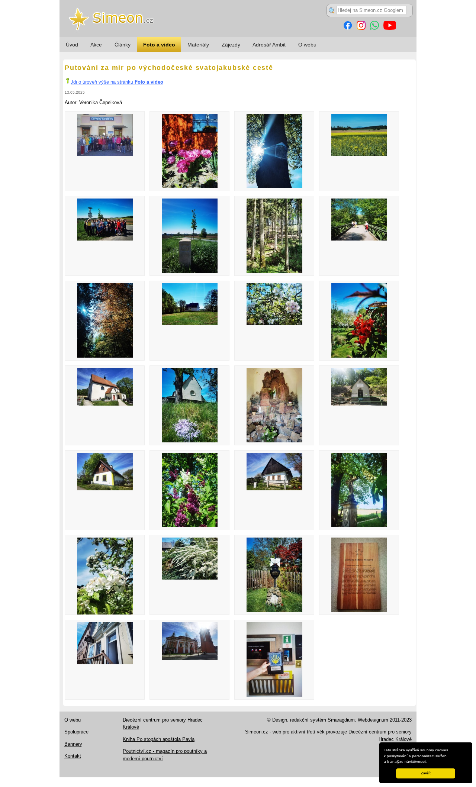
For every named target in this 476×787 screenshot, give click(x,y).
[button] (429, 762)
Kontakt (72, 756)
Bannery (73, 744)
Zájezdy (231, 45)
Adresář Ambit (269, 45)
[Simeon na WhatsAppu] (374, 28)
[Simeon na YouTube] (390, 28)
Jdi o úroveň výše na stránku (117, 82)
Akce (96, 45)
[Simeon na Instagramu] (361, 28)
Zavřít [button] (426, 773)
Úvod (72, 45)
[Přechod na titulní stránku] (238, 35)
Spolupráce (76, 732)
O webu (307, 45)
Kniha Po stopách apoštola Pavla (158, 739)
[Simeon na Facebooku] (348, 28)
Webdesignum (373, 720)
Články (123, 45)
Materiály (198, 45)
